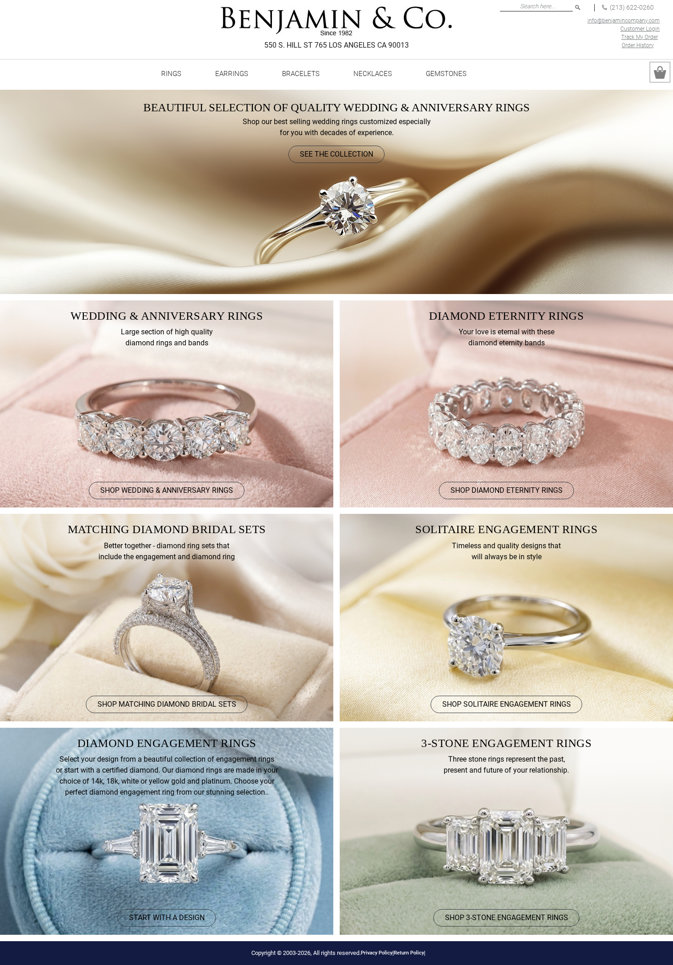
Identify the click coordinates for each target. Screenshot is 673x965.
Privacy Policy (376, 953)
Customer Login (640, 29)
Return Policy (409, 953)
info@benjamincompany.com (623, 20)
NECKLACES (372, 74)
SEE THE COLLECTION (336, 154)
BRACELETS (301, 74)
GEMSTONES (446, 74)
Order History (638, 45)
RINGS (171, 74)
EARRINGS (231, 74)
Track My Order (639, 37)
